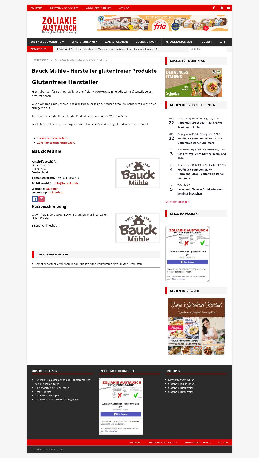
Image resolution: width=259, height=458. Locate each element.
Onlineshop (55, 192)
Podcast (206, 42)
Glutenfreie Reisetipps (47, 395)
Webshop (124, 8)
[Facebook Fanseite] (213, 8)
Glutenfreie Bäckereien (181, 387)
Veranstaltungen (178, 42)
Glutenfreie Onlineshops (181, 384)
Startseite (36, 8)
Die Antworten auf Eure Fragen (52, 387)
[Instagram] (221, 8)
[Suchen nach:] (208, 49)
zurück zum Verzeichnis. (52, 138)
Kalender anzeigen (177, 201)
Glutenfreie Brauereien (181, 391)
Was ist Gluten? (116, 42)
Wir (222, 42)
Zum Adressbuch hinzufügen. (56, 142)
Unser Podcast (43, 391)
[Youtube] (228, 8)
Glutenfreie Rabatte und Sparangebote (56, 399)
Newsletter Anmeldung (181, 380)
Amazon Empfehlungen (98, 8)
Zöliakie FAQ (145, 42)
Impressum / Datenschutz (64, 8)
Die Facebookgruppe (46, 42)
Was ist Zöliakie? (84, 42)
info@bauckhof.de (66, 183)
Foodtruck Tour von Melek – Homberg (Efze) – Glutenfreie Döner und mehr (200, 174)
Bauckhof (52, 189)
